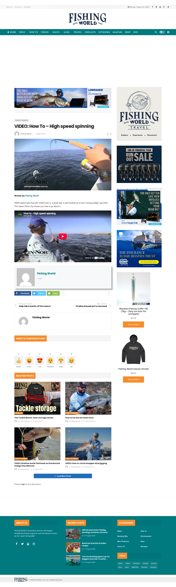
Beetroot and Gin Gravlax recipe (94, 544)
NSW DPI (135, 567)
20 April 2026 (37, 421)
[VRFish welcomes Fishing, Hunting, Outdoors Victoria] (73, 534)
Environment (146, 536)
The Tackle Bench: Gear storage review (33, 417)
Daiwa (128, 563)
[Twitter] (156, 6)
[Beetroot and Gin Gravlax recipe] (73, 547)
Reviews (144, 546)
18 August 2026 (89, 536)
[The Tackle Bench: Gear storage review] (37, 398)
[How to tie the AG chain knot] (88, 398)
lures (127, 567)
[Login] (168, 32)
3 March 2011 (41, 134)
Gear (143, 541)
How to (144, 531)
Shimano (153, 567)
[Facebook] (152, 6)
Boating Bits (122, 536)
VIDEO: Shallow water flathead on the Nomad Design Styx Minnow (37, 464)
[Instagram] (163, 6)
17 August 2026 (89, 549)
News (119, 531)
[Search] (156, 32)
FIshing (145, 563)
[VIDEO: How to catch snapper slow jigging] (88, 443)
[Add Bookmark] (108, 293)
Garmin (153, 563)
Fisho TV (19, 413)
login (23, 484)
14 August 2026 (89, 562)
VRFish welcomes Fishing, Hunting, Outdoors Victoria (95, 531)
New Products (123, 541)
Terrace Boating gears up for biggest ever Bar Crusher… (96, 557)
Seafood (144, 567)
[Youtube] (160, 6)
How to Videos (21, 120)
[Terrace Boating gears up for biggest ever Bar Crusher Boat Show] (73, 560)
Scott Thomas (24, 421)
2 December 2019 (89, 421)
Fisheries (136, 563)
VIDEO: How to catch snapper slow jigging (86, 463)
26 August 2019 (89, 467)
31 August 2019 (38, 469)
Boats (120, 563)
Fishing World (26, 134)
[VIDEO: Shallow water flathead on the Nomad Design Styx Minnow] (37, 443)
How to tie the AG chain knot (79, 417)
